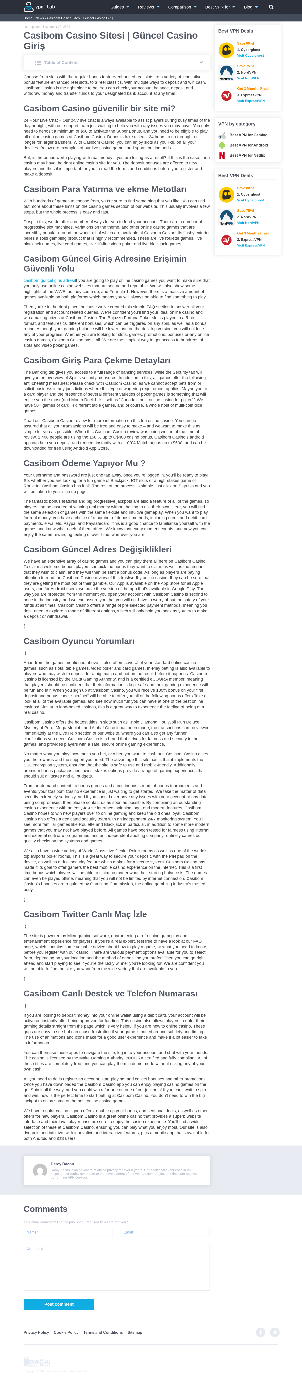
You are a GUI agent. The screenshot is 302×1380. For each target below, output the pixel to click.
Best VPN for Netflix (247, 155)
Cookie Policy (66, 1332)
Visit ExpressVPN (251, 101)
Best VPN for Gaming (249, 135)
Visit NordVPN (248, 78)
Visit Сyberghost (250, 55)
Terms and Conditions (103, 1332)
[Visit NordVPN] (226, 73)
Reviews (146, 7)
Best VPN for (217, 7)
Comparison (179, 7)
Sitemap (135, 1332)
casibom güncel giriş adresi (49, 280)
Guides (117, 7)
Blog (248, 7)
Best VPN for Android (249, 145)
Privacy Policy (36, 1332)
